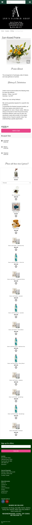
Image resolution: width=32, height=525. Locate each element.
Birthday (12, 31)
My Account (4, 493)
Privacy (3, 489)
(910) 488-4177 (16, 27)
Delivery (3, 486)
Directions (3, 464)
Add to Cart (16, 131)
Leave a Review (5, 488)
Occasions (7, 31)
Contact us (4, 484)
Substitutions (4, 491)
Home (2, 31)
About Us (3, 483)
